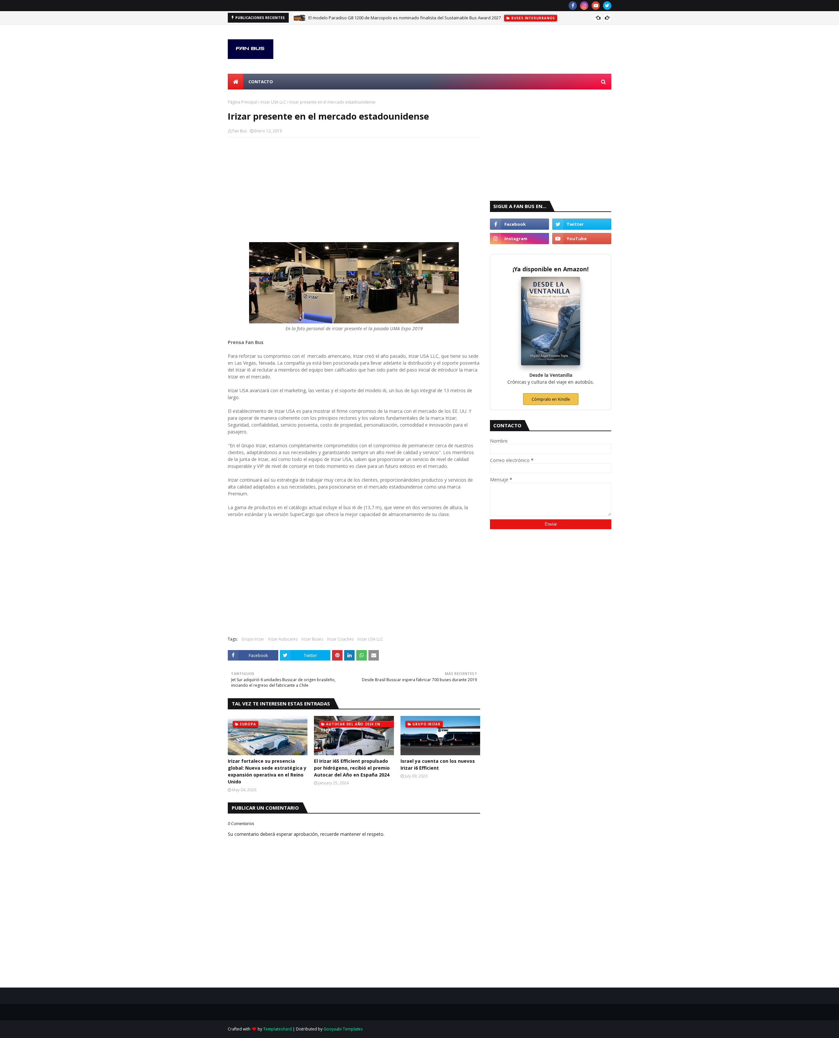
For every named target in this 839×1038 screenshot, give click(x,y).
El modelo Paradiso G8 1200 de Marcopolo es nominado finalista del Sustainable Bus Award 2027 (404, 18)
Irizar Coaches (340, 639)
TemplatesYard (277, 1029)
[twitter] (607, 5)
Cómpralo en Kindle (551, 399)
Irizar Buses (312, 639)
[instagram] (584, 5)
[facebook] (573, 5)
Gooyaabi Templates (342, 1029)
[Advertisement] (354, 190)
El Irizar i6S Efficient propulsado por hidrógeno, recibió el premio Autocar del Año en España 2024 (352, 768)
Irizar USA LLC (273, 102)
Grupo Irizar (253, 639)
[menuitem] (236, 81)
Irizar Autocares (283, 639)
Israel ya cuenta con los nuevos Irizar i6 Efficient (437, 764)
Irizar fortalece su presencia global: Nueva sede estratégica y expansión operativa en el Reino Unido (267, 771)
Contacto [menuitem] (260, 82)
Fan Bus (239, 131)
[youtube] (596, 5)
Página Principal (242, 102)
